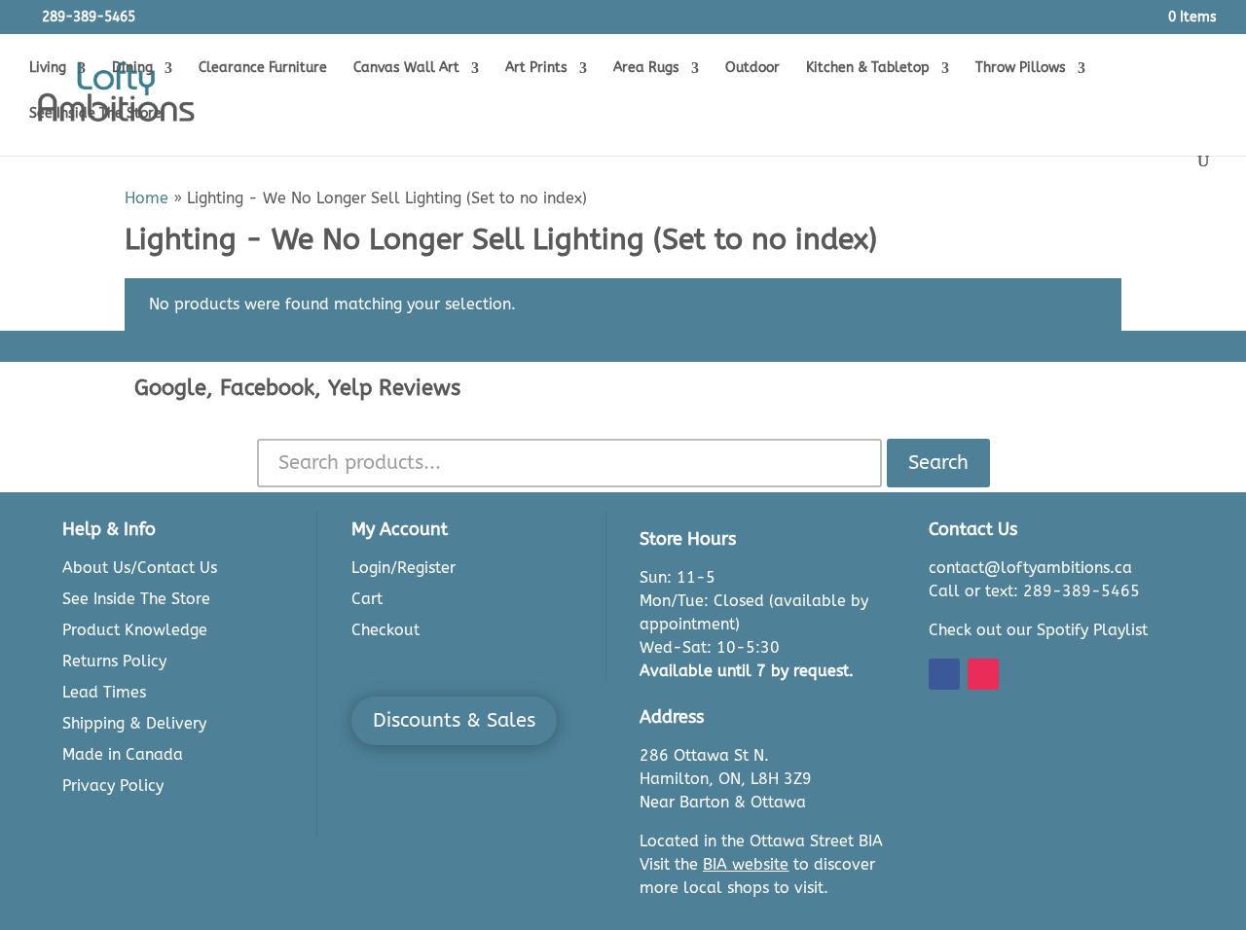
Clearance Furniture (263, 68)
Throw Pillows (1020, 68)
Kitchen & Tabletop (868, 68)
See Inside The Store (95, 114)
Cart (367, 599)
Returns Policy (114, 661)
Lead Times (104, 692)
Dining (132, 68)
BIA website (745, 864)
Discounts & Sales (454, 720)
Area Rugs (646, 68)
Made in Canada (122, 754)
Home (146, 198)
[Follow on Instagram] (983, 674)
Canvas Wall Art (406, 68)
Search (938, 462)
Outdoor (752, 68)
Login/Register (403, 567)
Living (47, 68)
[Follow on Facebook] (944, 674)
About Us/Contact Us (139, 567)
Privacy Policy (113, 785)
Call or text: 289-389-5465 (1034, 591)
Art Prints (536, 68)
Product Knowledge (134, 630)
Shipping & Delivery (134, 723)
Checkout (385, 630)
